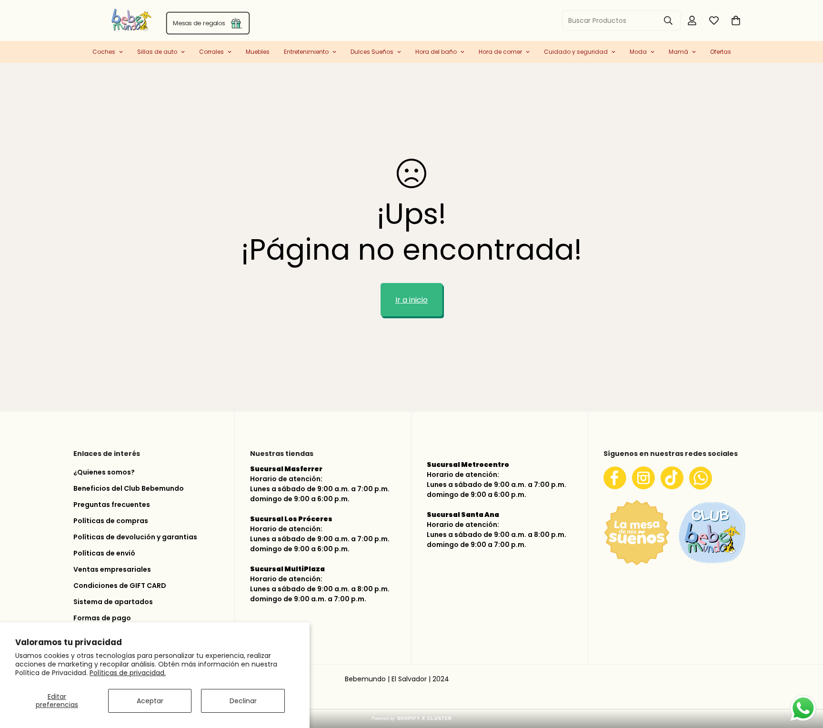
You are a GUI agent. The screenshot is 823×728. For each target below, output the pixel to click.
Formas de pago (102, 618)
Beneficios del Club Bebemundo (128, 488)
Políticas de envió (104, 553)
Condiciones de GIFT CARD (119, 585)
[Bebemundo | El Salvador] (93, 20)
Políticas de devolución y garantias (135, 537)
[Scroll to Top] (804, 677)
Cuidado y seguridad (576, 52)
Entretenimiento (306, 52)
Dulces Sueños (372, 52)
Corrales (211, 52)
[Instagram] (643, 477)
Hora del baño (436, 52)
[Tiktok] (672, 477)
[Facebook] (614, 477)
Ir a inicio (411, 299)
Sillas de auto (157, 52)
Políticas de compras (110, 521)
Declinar (243, 701)
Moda (638, 52)
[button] (736, 20)
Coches (103, 52)
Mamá (678, 52)
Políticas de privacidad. (128, 672)
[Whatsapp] (700, 477)
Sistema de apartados (113, 602)
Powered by (411, 718)
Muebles (258, 52)
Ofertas (720, 52)
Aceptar (150, 701)
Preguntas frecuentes (111, 504)
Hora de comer (500, 52)
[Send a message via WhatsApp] (803, 708)
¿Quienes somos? (104, 472)
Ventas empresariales (112, 569)
